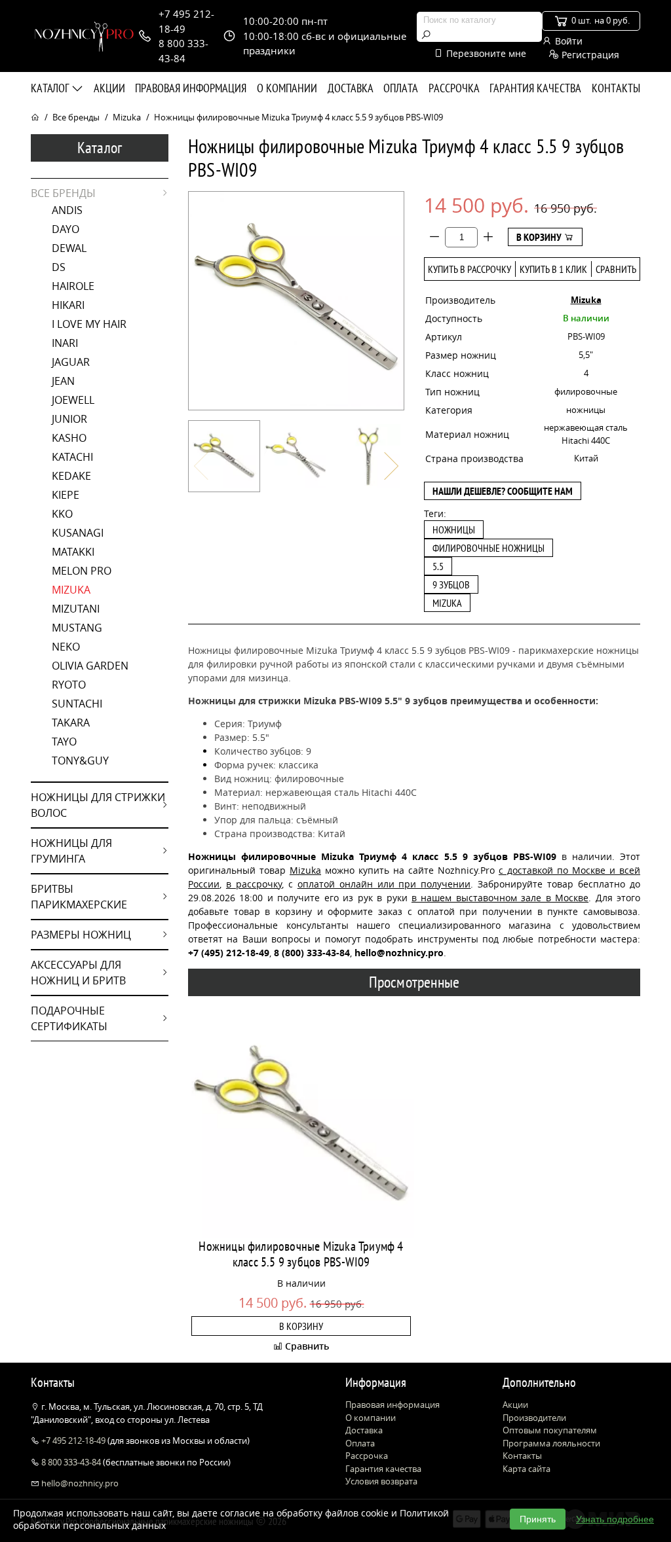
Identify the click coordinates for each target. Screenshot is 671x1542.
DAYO (65, 229)
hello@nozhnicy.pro (79, 1483)
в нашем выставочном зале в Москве (500, 897)
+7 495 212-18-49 (73, 1440)
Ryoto (69, 684)
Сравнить (616, 269)
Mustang (77, 627)
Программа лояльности (551, 1443)
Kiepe (65, 495)
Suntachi (77, 703)
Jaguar (71, 362)
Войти (567, 41)
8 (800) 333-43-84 (312, 952)
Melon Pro (81, 571)
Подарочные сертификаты (69, 1018)
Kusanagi (78, 533)
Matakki (73, 552)
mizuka (447, 602)
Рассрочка (454, 88)
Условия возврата (381, 1481)
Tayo (64, 741)
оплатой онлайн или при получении (384, 884)
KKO (62, 514)
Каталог (51, 88)
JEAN (63, 381)
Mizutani (76, 608)
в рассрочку (254, 884)
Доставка (351, 88)
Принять (538, 1519)
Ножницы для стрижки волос (98, 805)
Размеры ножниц (81, 934)
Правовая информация (190, 88)
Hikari (68, 305)
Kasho (69, 438)
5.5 (438, 566)
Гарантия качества (535, 88)
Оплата (400, 88)
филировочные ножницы (488, 547)
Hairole (73, 286)
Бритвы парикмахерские (79, 897)
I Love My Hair (89, 324)
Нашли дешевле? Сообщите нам (502, 490)
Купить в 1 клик (553, 269)
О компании (287, 88)
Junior (69, 419)
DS (59, 267)
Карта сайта (526, 1469)
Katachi (72, 457)
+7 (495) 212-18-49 (228, 952)
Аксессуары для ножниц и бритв (78, 973)
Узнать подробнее (615, 1519)
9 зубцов (451, 584)
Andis (67, 210)
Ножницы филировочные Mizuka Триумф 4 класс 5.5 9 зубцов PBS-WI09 (301, 1254)
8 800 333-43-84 (71, 1462)
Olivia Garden (90, 665)
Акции (109, 88)
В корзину (540, 236)
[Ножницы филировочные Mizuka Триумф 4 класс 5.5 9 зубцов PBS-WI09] (224, 456)
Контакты (616, 88)
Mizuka (127, 117)
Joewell (73, 400)
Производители (534, 1418)
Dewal (69, 248)
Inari (65, 343)
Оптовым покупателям (550, 1430)
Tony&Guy (80, 760)
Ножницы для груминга (71, 851)
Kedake (71, 476)
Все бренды (76, 117)
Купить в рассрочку (469, 269)
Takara (71, 722)
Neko (66, 646)
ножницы (453, 529)
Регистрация (589, 54)
